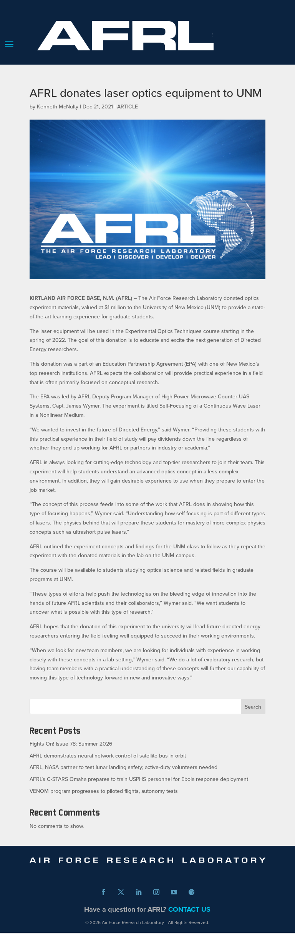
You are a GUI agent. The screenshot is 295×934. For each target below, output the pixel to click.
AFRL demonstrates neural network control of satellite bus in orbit (108, 755)
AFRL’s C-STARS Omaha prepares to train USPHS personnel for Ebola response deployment (139, 779)
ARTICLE (127, 106)
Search (253, 707)
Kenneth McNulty (57, 106)
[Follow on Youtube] (174, 892)
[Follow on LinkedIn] (139, 892)
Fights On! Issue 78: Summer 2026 (71, 744)
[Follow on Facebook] (103, 892)
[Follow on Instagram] (156, 892)
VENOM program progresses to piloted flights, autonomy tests (104, 791)
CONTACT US (189, 909)
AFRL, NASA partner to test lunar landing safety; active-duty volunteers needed (123, 767)
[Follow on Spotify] (192, 892)
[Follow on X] (121, 892)
